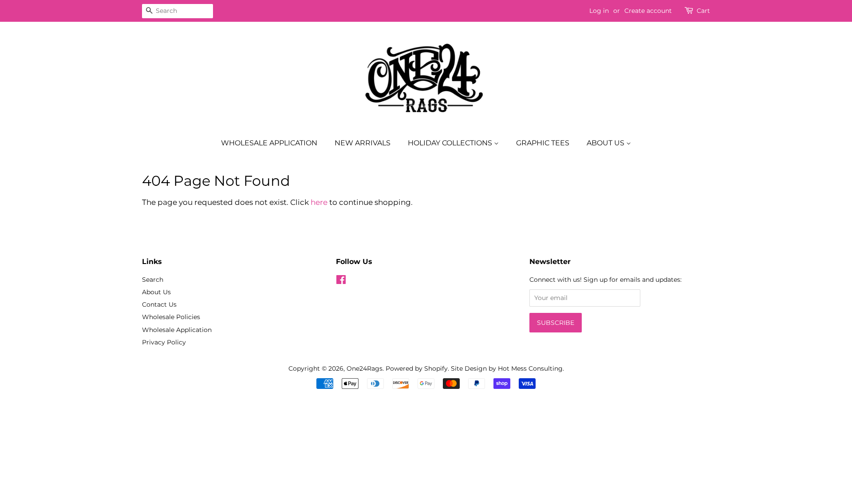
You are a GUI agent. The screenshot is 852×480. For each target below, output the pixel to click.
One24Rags (365, 368)
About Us (606, 143)
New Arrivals (362, 143)
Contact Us (159, 304)
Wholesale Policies (171, 317)
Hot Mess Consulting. (531, 368)
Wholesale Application (177, 330)
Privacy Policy (164, 342)
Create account (648, 11)
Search (152, 280)
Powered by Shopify (417, 368)
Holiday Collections (451, 143)
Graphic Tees (542, 143)
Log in (599, 11)
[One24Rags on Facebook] (341, 281)
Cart (703, 11)
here (319, 202)
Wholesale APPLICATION (269, 143)
